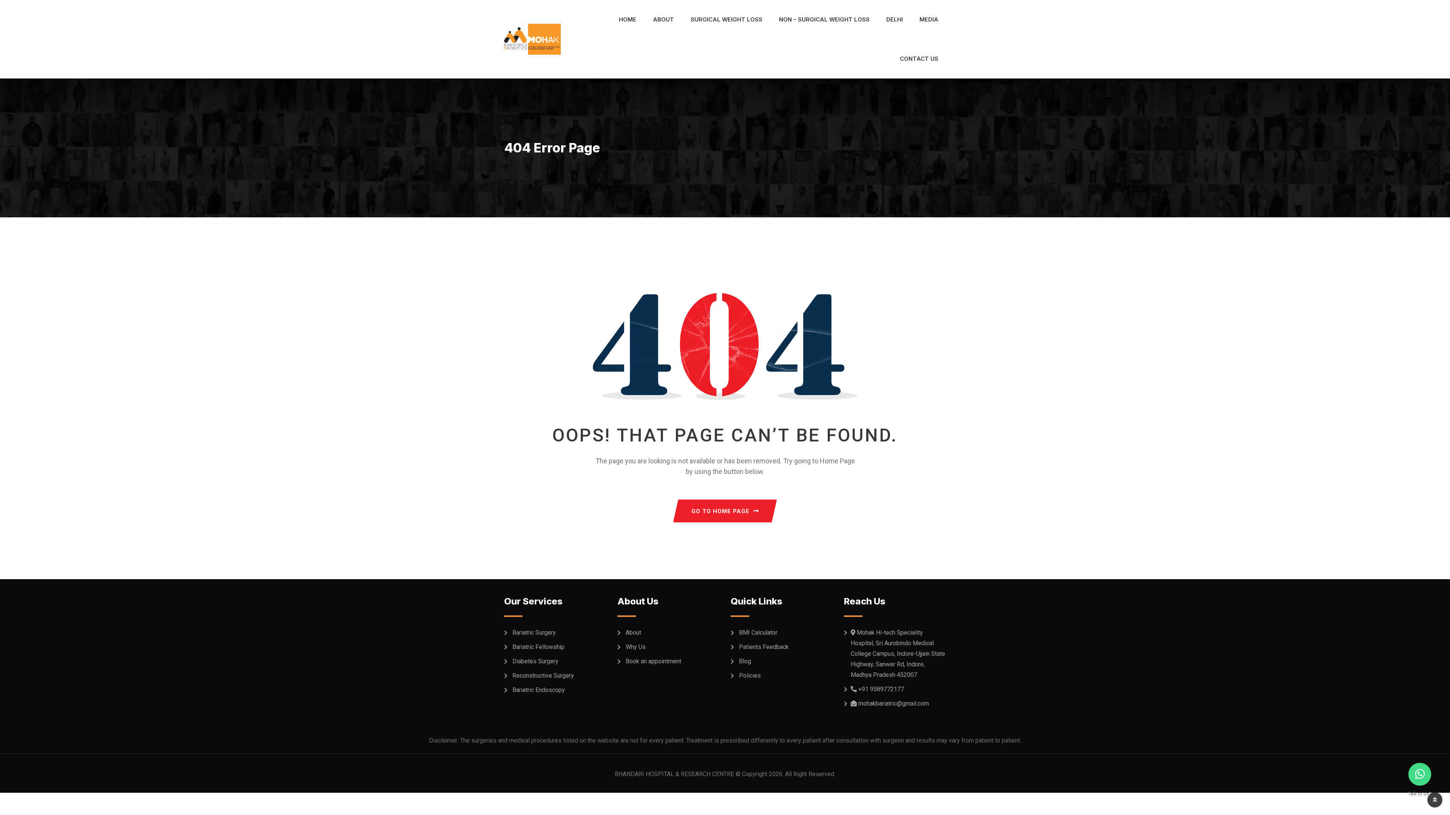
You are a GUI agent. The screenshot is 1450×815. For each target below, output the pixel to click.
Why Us (636, 646)
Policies (750, 675)
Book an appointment (653, 661)
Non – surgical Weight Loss (824, 19)
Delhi (894, 19)
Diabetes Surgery (535, 661)
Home (627, 19)
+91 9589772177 (881, 689)
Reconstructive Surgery (543, 675)
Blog (745, 661)
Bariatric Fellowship (538, 646)
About (663, 19)
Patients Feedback (764, 646)
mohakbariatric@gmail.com (893, 703)
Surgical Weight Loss (726, 19)
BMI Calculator (758, 632)
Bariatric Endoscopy (538, 690)
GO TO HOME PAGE (720, 511)
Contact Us (919, 58)
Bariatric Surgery (534, 632)
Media (928, 19)
